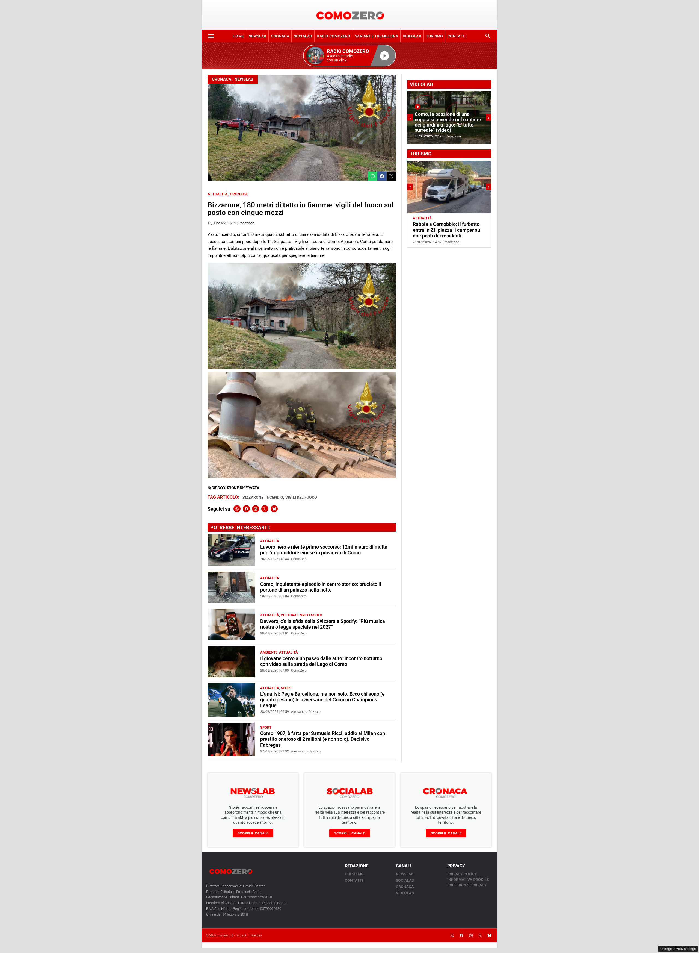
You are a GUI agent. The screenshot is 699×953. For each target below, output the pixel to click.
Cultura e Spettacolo (301, 615)
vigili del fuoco (301, 497)
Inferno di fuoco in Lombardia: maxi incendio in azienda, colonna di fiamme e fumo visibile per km (483, 122)
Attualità (217, 194)
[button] (349, 55)
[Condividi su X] (391, 176)
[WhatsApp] (237, 508)
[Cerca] (488, 36)
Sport (286, 688)
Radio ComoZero (333, 36)
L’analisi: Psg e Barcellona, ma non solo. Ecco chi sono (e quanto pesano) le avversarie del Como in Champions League (322, 699)
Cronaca (280, 36)
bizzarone (252, 497)
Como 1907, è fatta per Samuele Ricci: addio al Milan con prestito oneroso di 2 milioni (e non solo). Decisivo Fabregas (322, 739)
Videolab (412, 36)
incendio (274, 497)
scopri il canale (253, 833)
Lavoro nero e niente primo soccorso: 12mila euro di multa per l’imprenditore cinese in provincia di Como (323, 549)
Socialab (303, 36)
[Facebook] (246, 508)
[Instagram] (255, 508)
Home (238, 36)
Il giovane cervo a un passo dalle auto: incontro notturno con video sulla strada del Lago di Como (321, 661)
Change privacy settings (678, 949)
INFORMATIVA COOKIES (468, 879)
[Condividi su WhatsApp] (372, 176)
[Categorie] (211, 36)
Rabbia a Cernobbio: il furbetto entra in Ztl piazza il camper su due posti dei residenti (432, 230)
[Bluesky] (274, 508)
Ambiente (268, 652)
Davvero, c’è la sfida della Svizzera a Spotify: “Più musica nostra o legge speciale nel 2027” (322, 624)
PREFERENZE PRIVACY (467, 885)
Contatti (457, 36)
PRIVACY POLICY (462, 874)
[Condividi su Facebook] (382, 176)
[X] (264, 508)
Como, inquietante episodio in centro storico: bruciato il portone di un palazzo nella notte (320, 587)
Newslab (257, 36)
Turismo (434, 36)
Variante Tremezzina (376, 36)
